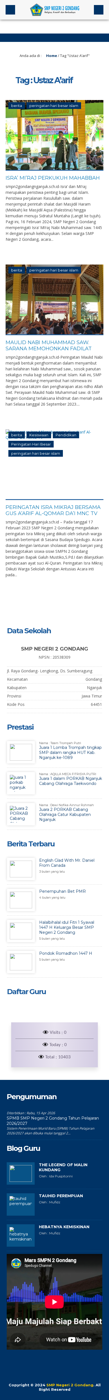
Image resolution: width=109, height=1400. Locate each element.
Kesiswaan (38, 435)
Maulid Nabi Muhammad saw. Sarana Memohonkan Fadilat (49, 345)
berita (16, 105)
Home (51, 55)
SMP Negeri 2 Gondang (69, 1385)
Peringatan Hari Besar (31, 444)
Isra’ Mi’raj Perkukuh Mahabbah (53, 178)
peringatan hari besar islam (53, 105)
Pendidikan (66, 435)
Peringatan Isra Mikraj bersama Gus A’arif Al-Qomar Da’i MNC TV (53, 510)
